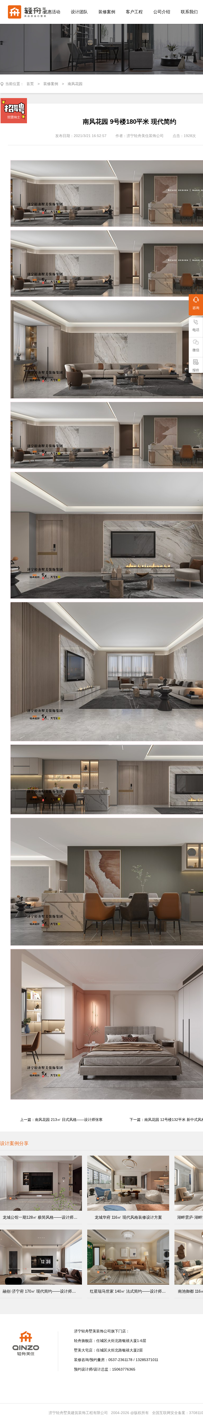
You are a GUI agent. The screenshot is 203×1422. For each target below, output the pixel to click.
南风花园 (75, 84)
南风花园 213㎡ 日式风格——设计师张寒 (69, 1119)
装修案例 (50, 84)
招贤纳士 (13, 117)
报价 (195, 370)
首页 (30, 84)
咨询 (195, 308)
